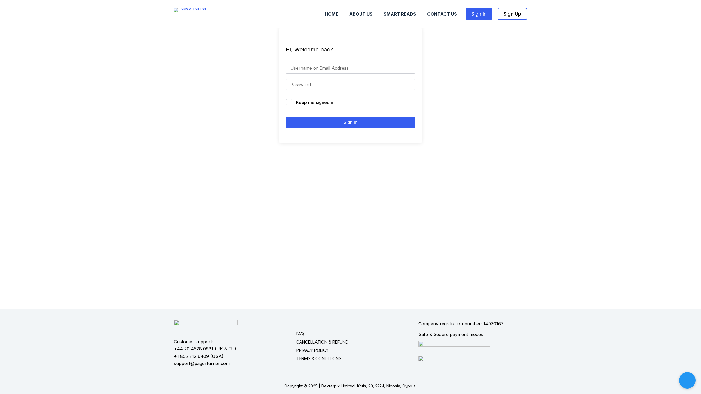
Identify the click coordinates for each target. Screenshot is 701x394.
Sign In (479, 14)
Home (331, 14)
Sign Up (512, 14)
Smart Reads (400, 14)
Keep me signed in (315, 102)
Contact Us (442, 14)
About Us (361, 14)
